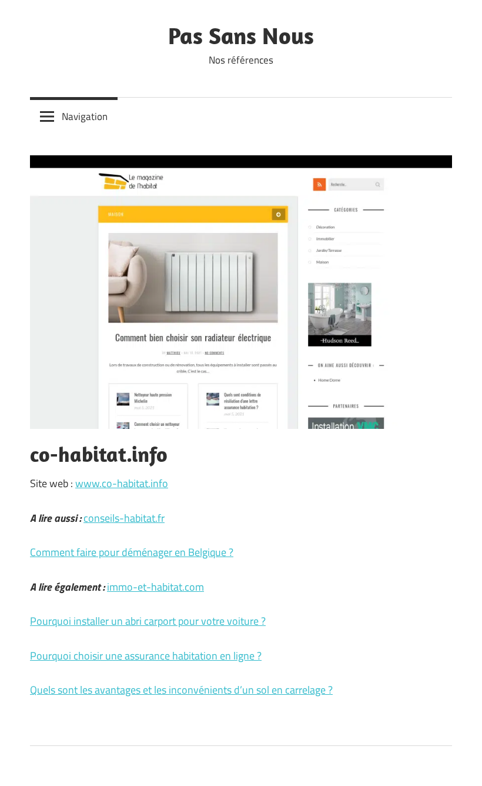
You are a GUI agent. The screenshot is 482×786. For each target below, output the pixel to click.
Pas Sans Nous (241, 35)
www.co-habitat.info (121, 483)
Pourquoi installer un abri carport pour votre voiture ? (148, 621)
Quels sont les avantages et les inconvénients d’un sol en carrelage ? (181, 690)
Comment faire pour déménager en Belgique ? (131, 552)
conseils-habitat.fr (124, 518)
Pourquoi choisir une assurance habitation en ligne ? (146, 656)
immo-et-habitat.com (155, 587)
